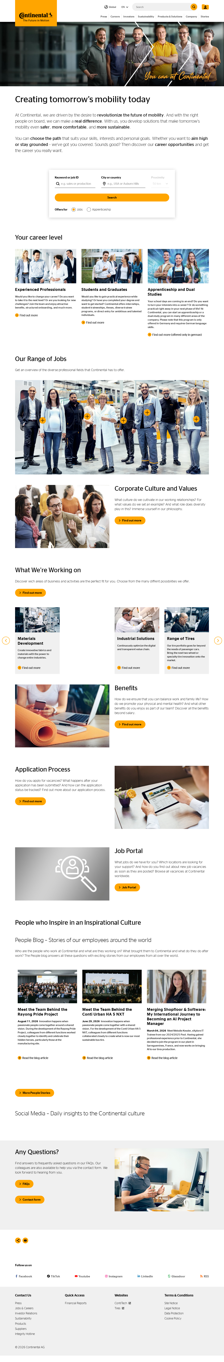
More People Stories (36, 1092)
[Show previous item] (6, 641)
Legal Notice (172, 1308)
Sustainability (146, 16)
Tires (118, 1308)
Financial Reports (76, 1303)
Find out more (132, 520)
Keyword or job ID (67, 177)
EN (123, 7)
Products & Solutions (170, 16)
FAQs (26, 1184)
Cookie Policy (172, 1318)
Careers (115, 16)
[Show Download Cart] (204, 7)
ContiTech (121, 1303)
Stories (205, 16)
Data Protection (173, 1313)
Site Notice (171, 1303)
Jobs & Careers (24, 1308)
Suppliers (21, 1328)
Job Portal (129, 887)
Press (104, 16)
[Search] (194, 7)
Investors (128, 16)
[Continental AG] (36, 13)
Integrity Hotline (25, 1333)
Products (20, 1323)
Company (191, 16)
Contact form (32, 1199)
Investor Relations (26, 1313)
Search (112, 197)
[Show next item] (218, 641)
